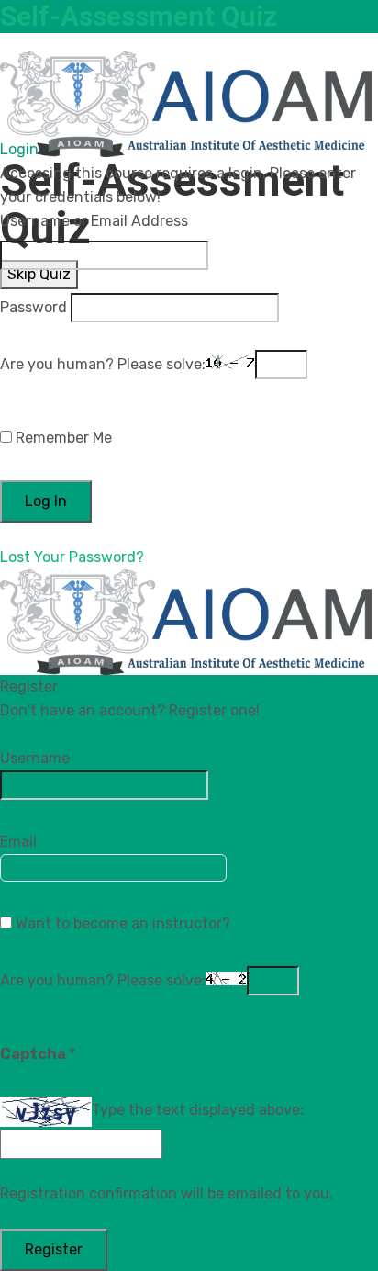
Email (18, 841)
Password (33, 307)
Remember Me (62, 437)
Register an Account (79, 734)
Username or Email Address (94, 221)
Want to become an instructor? (121, 923)
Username (35, 758)
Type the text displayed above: (198, 1110)
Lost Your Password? (72, 557)
